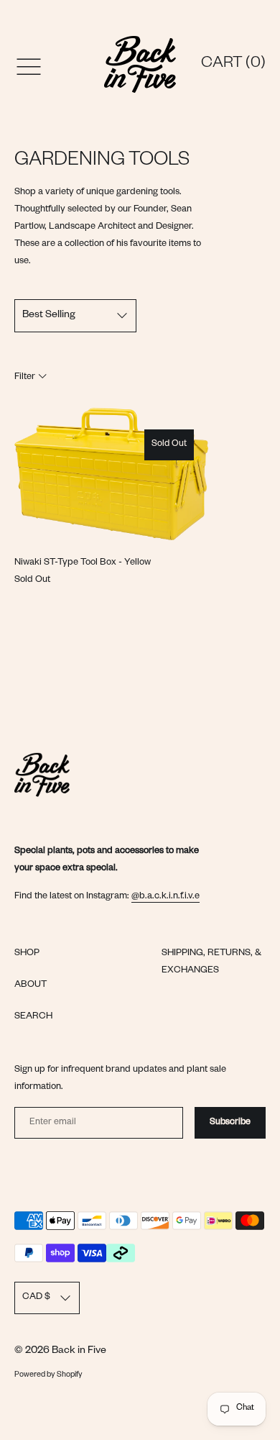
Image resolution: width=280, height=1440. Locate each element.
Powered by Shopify (48, 1375)
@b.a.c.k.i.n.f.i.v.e (165, 897)
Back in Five (79, 1351)
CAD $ (36, 1298)
